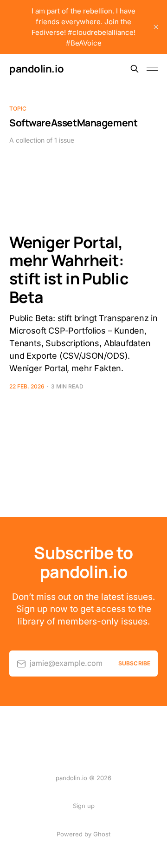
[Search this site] (134, 69)
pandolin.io (36, 69)
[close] (155, 27)
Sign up (84, 805)
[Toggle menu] (152, 69)
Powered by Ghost (83, 834)
